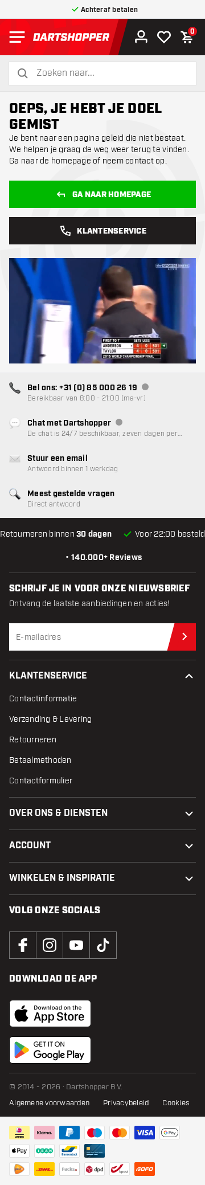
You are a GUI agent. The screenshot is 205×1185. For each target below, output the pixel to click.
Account (30, 846)
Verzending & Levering (50, 719)
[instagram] (49, 945)
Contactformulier (40, 781)
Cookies (176, 1103)
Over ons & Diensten (58, 813)
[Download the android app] (50, 1050)
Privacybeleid (126, 1103)
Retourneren (32, 740)
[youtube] (76, 945)
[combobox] (109, 73)
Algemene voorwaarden (49, 1103)
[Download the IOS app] (50, 1013)
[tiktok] (103, 945)
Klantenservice (111, 231)
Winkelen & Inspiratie (62, 878)
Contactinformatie (43, 699)
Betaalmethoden (40, 760)
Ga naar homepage (111, 195)
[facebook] (22, 945)
